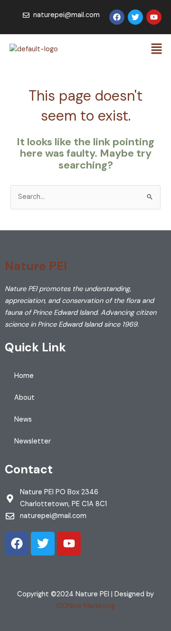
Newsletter (32, 441)
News (23, 419)
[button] (156, 49)
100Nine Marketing (85, 606)
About (24, 397)
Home (24, 375)
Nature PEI (36, 266)
